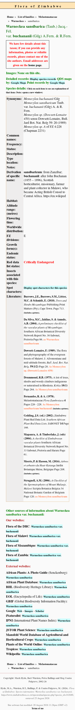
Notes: (11, 167)
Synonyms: (14, 98)
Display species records (43, 79)
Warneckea (17, 21)
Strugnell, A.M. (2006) (37, 480)
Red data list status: (13, 264)
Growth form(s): (12, 246)
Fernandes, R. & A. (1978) (39, 396)
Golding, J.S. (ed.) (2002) (38, 415)
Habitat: (12, 200)
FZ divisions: (13, 237)
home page (34, 65)
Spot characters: (14, 289)
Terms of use (38, 708)
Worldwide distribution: (15, 229)
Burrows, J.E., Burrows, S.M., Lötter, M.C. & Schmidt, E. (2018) (45, 298)
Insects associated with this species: (13, 276)
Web (19, 611)
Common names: (13, 137)
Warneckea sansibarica (19, 577)
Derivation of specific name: (14, 176)
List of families (26, 17)
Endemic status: (13, 255)
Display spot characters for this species (45, 288)
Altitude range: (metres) (12, 209)
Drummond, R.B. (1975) (38, 377)
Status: (11, 148)
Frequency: (14, 144)
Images (29, 611)
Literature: (14, 296)
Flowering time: (13, 220)
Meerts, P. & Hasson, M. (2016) (42, 461)
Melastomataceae (47, 17)
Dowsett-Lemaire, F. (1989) (39, 351)
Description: (15, 153)
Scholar (39, 611)
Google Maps (18, 82)
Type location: (12, 160)
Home (10, 17)
